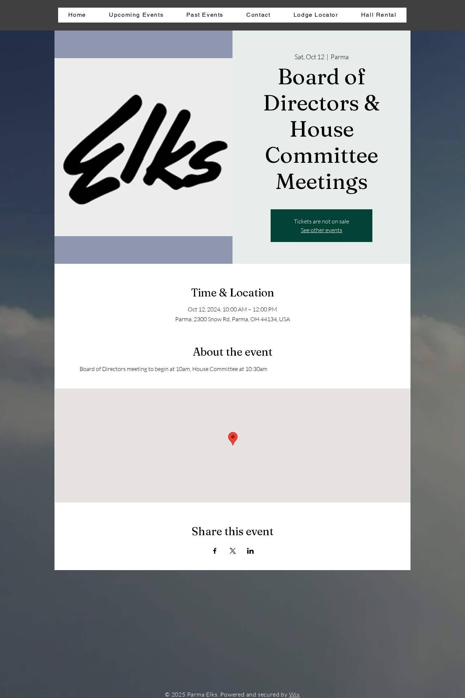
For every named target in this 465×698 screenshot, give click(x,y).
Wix (294, 694)
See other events (321, 230)
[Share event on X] (232, 551)
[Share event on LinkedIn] (250, 551)
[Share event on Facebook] (214, 551)
